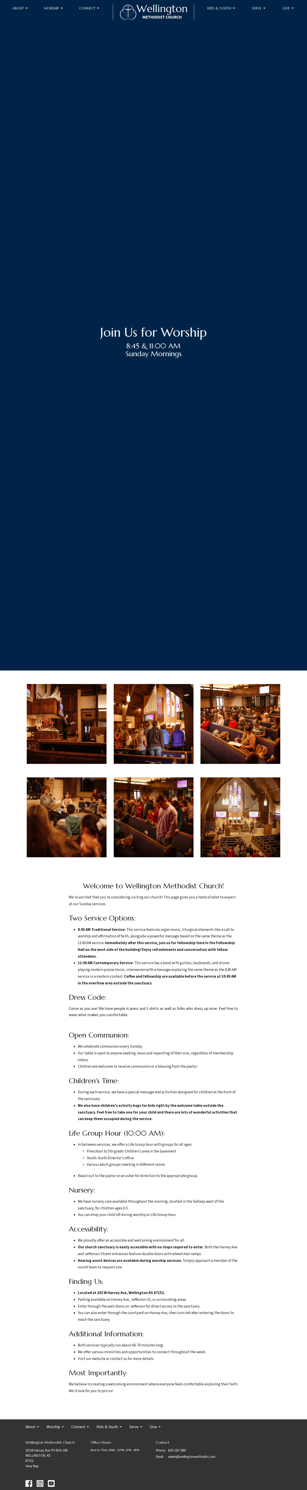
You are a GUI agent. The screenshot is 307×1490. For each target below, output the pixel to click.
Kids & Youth (219, 8)
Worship (51, 8)
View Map (32, 1466)
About (18, 8)
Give (286, 8)
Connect (87, 8)
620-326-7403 (177, 1450)
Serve (257, 8)
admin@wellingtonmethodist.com (191, 1456)
